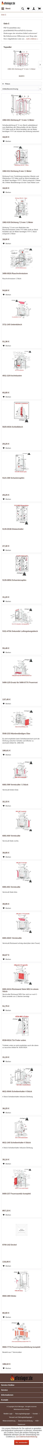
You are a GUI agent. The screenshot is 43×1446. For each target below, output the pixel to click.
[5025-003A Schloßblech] (21, 412)
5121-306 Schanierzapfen (13, 478)
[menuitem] (6, 8)
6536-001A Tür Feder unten (14, 1040)
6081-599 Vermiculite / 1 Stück (15, 785)
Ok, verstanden (22, 1442)
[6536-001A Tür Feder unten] (21, 1025)
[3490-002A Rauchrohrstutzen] (21, 258)
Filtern (7, 84)
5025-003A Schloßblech (12, 427)
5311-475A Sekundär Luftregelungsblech (20, 631)
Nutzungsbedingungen (22, 1414)
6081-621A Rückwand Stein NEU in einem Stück (20, 990)
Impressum (21, 1424)
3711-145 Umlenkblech (12, 325)
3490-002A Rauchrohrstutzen (15, 273)
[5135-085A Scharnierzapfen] (21, 565)
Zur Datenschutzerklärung (26, 1437)
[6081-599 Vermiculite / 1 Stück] (21, 769)
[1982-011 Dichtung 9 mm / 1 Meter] (21, 156)
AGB (37, 1421)
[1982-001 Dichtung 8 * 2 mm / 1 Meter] (21, 59)
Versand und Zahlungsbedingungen (20, 1417)
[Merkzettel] (28, 8)
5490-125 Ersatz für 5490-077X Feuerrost (19, 682)
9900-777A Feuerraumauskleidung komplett (21, 1347)
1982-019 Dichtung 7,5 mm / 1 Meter (17, 222)
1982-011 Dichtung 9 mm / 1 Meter (16, 171)
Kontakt (35, 1414)
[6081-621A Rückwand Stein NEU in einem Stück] (21, 974)
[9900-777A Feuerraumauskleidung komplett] (21, 1332)
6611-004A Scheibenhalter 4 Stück (17, 1091)
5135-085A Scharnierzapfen (14, 580)
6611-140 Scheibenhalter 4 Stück (16, 1143)
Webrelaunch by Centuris (21, 1409)
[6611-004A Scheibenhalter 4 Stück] (21, 1076)
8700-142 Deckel (9, 1245)
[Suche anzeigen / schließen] (22, 8)
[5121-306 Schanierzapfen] (21, 463)
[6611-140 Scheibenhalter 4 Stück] (21, 1127)
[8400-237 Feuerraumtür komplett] (21, 1178)
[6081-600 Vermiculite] (21, 821)
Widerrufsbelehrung (9, 1421)
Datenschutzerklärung (25, 1421)
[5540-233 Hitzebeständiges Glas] (21, 718)
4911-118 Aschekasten (12, 376)
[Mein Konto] (33, 8)
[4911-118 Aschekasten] (21, 360)
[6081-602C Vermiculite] (21, 923)
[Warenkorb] (39, 8)
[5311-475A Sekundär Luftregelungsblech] (21, 616)
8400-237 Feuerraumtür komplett (16, 1194)
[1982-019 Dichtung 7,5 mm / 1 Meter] (21, 207)
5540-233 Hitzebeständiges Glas (16, 734)
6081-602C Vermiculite (12, 938)
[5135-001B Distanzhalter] (21, 514)
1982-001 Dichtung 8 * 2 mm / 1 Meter (21, 69)
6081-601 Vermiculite (11, 887)
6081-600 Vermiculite (11, 836)
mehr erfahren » (32, 39)
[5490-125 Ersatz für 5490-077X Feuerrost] (21, 667)
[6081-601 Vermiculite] (21, 872)
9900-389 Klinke (9, 1296)
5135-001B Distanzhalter (13, 529)
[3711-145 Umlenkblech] (21, 309)
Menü (8, 8)
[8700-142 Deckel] (21, 1230)
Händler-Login (7, 1414)
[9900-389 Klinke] (21, 1281)
